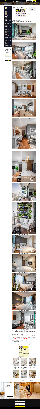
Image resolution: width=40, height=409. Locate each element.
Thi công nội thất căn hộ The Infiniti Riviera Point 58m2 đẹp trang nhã (16, 367)
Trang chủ (20, 3)
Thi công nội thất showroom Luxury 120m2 (15, 379)
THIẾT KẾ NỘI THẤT (16, 1)
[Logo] (6, 1)
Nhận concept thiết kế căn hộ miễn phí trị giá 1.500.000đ (32, 10)
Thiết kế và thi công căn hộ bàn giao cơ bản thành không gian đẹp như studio (24, 379)
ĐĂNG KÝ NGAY (8, 60)
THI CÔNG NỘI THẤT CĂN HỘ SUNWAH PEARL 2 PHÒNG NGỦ (32, 367)
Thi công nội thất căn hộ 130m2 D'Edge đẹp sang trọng (32, 9)
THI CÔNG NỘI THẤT (29, 1)
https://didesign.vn (7, 405)
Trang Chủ (13, 1)
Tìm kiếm (34, 0)
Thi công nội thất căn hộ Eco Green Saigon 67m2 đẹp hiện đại (24, 367)
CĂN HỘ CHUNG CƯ (25, 1)
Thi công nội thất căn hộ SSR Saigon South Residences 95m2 (32, 379)
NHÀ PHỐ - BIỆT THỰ (20, 1)
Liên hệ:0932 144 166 (34, 1)
